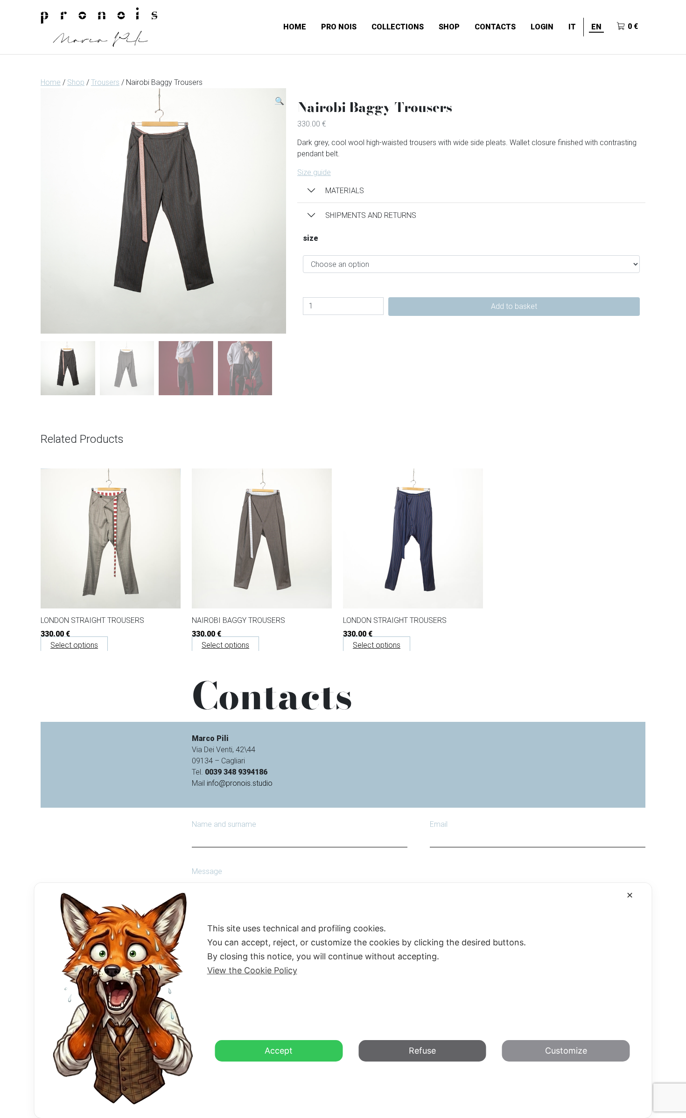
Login (542, 26)
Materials (344, 190)
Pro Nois (339, 26)
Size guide (314, 172)
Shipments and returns (370, 215)
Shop (449, 26)
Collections (397, 26)
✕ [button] (629, 895)
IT (572, 26)
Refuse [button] (422, 1050)
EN (596, 26)
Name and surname (224, 824)
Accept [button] (279, 1050)
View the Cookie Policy (252, 970)
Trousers (105, 82)
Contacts (495, 26)
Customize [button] (566, 1050)
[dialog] (343, 1000)
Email (439, 824)
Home (294, 26)
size (310, 238)
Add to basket (514, 306)
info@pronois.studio (240, 783)
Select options (74, 645)
